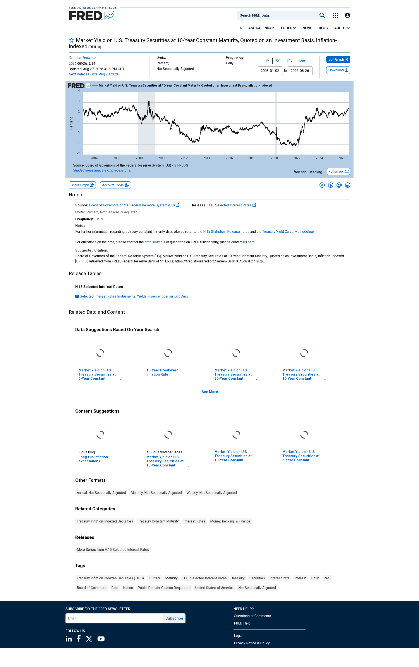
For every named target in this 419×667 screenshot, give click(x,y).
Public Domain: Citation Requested (164, 588)
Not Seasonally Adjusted (257, 588)
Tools (286, 28)
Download (336, 70)
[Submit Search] (322, 15)
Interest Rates (194, 521)
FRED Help (242, 623)
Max (302, 61)
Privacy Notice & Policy (252, 643)
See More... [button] (211, 392)
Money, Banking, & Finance (230, 521)
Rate (114, 588)
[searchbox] (278, 15)
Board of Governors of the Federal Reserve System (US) (132, 205)
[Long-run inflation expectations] (100, 435)
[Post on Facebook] (330, 185)
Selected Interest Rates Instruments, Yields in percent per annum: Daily (134, 296)
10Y (289, 61)
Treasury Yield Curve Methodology (288, 232)
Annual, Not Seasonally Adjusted (101, 493)
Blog (323, 28)
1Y (267, 61)
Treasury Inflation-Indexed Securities (105, 521)
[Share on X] (322, 185)
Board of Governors (91, 588)
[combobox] (277, 15)
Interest (300, 578)
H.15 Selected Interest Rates (229, 205)
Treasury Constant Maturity (158, 521)
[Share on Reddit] (339, 185)
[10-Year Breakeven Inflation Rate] (168, 353)
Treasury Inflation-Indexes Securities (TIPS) (110, 578)
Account (113, 185)
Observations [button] (80, 58)
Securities (257, 578)
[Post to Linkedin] (347, 185)
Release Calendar (257, 28)
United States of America (214, 588)
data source (154, 242)
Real (327, 578)
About (340, 28)
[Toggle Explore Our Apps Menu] (335, 15)
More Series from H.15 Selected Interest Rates (113, 550)
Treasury (238, 578)
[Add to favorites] (71, 40)
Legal (238, 636)
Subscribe (174, 618)
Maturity (171, 578)
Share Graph (80, 185)
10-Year (154, 578)
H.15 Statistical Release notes (226, 232)
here (251, 242)
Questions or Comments (252, 616)
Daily (315, 578)
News (307, 28)
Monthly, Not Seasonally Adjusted (156, 493)
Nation (128, 588)
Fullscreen (337, 171)
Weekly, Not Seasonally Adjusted (212, 493)
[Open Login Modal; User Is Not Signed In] (347, 15)
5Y (278, 61)
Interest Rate (280, 578)
